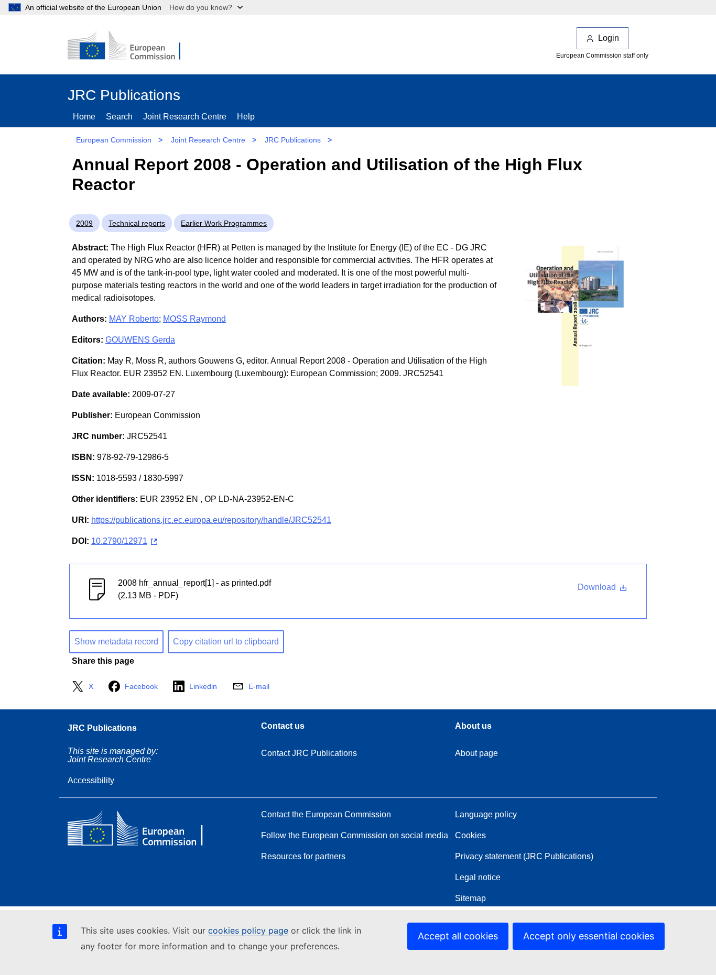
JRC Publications (293, 140)
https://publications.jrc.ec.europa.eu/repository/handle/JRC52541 (211, 520)
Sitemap (470, 898)
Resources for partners (303, 856)
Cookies (470, 835)
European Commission (113, 140)
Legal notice (478, 877)
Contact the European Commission (326, 814)
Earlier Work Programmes (224, 223)
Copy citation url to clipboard (226, 641)
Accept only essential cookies (588, 935)
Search (119, 116)
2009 (84, 223)
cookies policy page (248, 930)
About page (476, 753)
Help (246, 116)
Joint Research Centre (184, 116)
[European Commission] (131, 46)
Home (84, 116)
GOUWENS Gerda (140, 339)
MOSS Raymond (194, 318)
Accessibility (91, 780)
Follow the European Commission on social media (354, 835)
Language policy (486, 814)
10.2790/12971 (119, 540)
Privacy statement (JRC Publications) (524, 856)
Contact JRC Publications (309, 753)
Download (598, 587)
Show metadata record (116, 641)
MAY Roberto (134, 318)
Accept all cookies (458, 935)
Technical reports (137, 223)
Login (608, 38)
